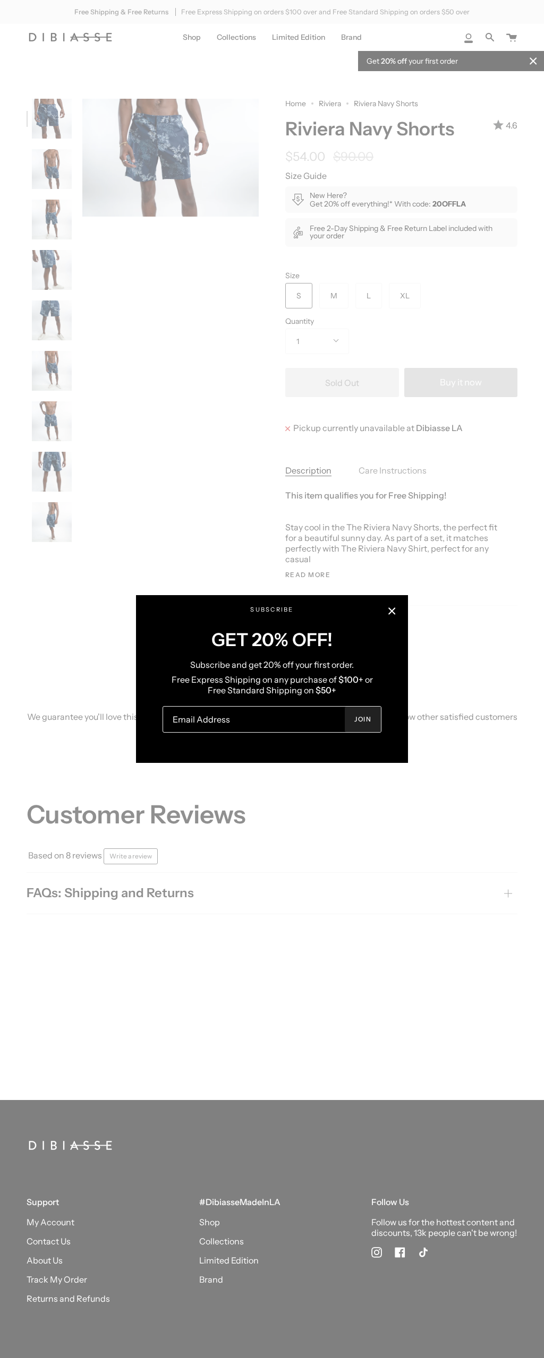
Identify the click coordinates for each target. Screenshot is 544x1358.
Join (362, 719)
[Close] (392, 611)
